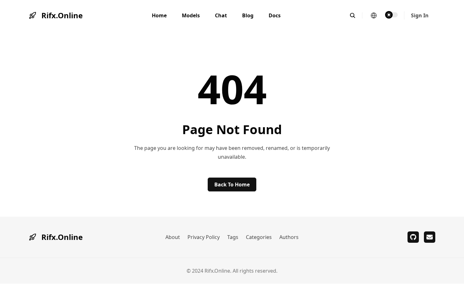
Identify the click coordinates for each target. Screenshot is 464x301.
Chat (221, 15)
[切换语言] (374, 15)
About (172, 237)
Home (159, 15)
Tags (232, 237)
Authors (289, 237)
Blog (247, 15)
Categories (259, 237)
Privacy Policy (203, 237)
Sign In (420, 15)
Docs (275, 15)
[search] (355, 15)
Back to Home (232, 184)
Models (191, 15)
